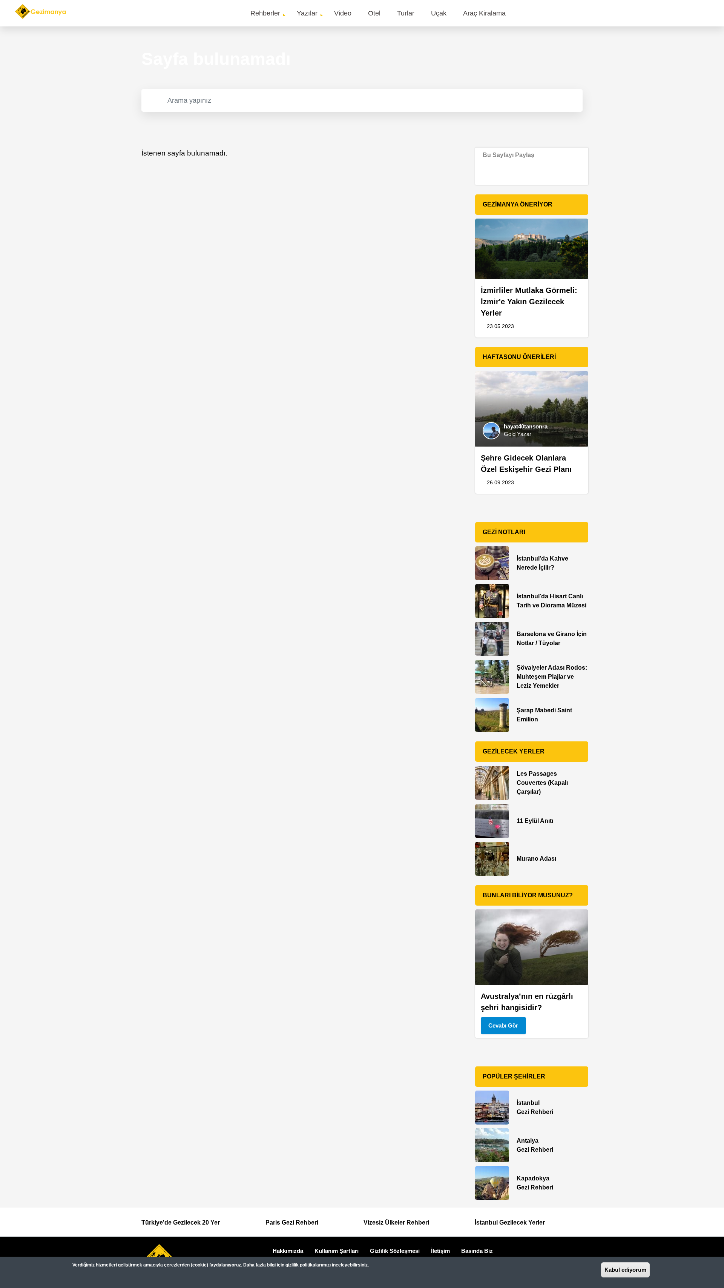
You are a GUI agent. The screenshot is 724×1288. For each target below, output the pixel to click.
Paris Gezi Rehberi (291, 1222)
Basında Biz (477, 1251)
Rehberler (265, 13)
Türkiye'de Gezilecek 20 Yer (180, 1222)
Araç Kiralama (484, 13)
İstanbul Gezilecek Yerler (510, 1222)
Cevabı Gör (503, 1025)
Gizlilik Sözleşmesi (395, 1251)
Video (342, 13)
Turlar (405, 13)
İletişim (440, 1251)
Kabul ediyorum (625, 1269)
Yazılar (307, 13)
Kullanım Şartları (336, 1251)
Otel (374, 13)
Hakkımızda (288, 1251)
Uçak (438, 13)
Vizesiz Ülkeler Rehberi (396, 1222)
